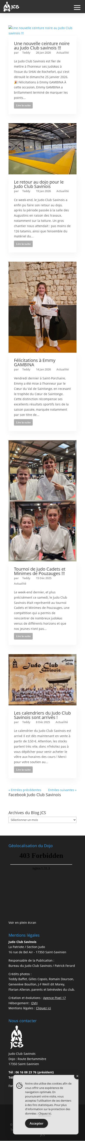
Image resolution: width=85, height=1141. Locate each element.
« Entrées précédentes (24, 790)
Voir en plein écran (22, 922)
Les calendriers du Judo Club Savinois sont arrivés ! (42, 715)
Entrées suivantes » (62, 790)
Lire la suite (23, 105)
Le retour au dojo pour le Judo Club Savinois (39, 184)
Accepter (36, 1123)
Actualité (62, 52)
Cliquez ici (44, 1113)
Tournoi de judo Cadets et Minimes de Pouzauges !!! (39, 571)
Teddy (26, 52)
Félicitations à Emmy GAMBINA (34, 362)
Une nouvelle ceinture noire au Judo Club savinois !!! (42, 45)
